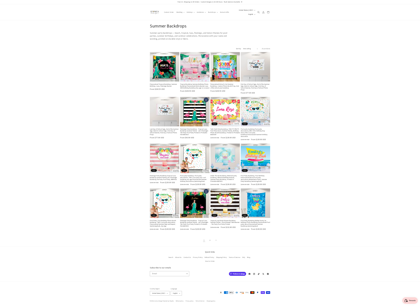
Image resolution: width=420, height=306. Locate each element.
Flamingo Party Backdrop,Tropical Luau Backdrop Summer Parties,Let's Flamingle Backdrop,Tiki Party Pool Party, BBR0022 (163, 177)
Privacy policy (189, 301)
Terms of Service (234, 257)
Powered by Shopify (168, 301)
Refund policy (179, 301)
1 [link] (204, 240)
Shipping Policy (221, 257)
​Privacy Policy (198, 257)
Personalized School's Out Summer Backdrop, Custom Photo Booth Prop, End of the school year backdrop (224, 86)
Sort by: (238, 49)
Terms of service (200, 301)
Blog (248, 257)
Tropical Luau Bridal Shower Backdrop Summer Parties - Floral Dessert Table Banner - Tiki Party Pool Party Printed (225, 222)
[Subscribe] (186, 273)
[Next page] (216, 240)
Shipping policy (211, 301)
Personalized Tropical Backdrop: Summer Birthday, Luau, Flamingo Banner (163, 85)
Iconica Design (158, 301)
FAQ (243, 257)
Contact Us (187, 257)
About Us (178, 257)
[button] (180, 12)
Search (170, 257)
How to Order (210, 261)
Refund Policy (209, 257)
